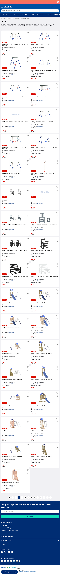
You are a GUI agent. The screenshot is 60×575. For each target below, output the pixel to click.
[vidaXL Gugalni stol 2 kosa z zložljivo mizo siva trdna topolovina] (15, 223)
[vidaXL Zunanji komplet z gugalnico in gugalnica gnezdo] (44, 146)
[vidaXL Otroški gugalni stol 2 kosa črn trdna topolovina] (15, 249)
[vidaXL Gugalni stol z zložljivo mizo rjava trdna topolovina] (44, 197)
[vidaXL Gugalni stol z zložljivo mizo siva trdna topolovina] (44, 223)
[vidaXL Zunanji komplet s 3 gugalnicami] (15, 171)
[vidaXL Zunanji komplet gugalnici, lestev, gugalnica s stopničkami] (44, 120)
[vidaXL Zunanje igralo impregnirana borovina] (15, 300)
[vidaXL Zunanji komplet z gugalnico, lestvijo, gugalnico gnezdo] (44, 68)
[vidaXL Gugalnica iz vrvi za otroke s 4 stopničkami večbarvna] (44, 171)
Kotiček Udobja (11, 74)
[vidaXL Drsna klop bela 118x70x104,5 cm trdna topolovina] (44, 274)
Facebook (2, 552)
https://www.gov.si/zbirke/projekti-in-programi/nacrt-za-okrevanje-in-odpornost (18, 571)
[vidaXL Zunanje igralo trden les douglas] (15, 429)
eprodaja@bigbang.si (6, 528)
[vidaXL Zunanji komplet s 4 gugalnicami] (44, 94)
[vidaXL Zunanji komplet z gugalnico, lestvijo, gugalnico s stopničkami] (15, 43)
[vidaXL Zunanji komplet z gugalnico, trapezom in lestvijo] (15, 120)
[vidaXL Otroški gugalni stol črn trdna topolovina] (44, 249)
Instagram (5, 552)
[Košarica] (57, 6)
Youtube (9, 552)
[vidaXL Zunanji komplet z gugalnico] (15, 68)
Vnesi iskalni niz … (12, 10)
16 (47, 497)
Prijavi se (30, 516)
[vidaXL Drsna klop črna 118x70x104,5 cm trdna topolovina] (15, 274)
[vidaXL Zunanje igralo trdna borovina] (15, 326)
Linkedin (12, 552)
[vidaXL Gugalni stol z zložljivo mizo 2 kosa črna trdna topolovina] (15, 197)
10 (40, 497)
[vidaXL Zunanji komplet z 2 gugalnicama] (44, 43)
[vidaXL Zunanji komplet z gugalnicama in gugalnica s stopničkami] (15, 146)
